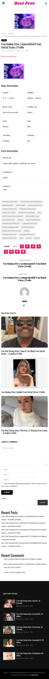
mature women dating (10, 227)
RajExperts (35, 675)
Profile (26, 231)
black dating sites (35, 205)
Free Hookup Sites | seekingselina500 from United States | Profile (24, 279)
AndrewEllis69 (8, 205)
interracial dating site (11, 224)
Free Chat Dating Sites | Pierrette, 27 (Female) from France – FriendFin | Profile (24, 432)
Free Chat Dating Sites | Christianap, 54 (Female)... (29, 628)
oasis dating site (28, 227)
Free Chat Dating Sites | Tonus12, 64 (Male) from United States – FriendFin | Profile (23, 352)
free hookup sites (32, 216)
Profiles (4, 40)
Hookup (20, 220)
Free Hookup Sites (18, 572)
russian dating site (9, 235)
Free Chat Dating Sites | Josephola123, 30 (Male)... (30, 641)
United (36, 238)
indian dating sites (33, 220)
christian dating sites (28, 209)
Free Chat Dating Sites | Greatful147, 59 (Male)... (29, 615)
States (28, 238)
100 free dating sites (10, 202)
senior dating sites (9, 238)
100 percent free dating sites (31, 202)
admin (5, 51)
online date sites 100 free (12, 231)
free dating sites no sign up (13, 216)
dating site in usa (9, 213)
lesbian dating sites (29, 224)
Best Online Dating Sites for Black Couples (26, 559)
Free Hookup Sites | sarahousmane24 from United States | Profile (24, 265)
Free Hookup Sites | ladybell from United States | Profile (23, 392)
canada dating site (9, 209)
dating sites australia (26, 213)
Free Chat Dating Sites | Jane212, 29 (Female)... (28, 601)
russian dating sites (27, 235)
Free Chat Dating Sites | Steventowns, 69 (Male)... (29, 654)
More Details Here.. (9, 56)
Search (3, 498)
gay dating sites (8, 220)
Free (39, 213)
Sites (21, 238)
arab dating (20, 205)
